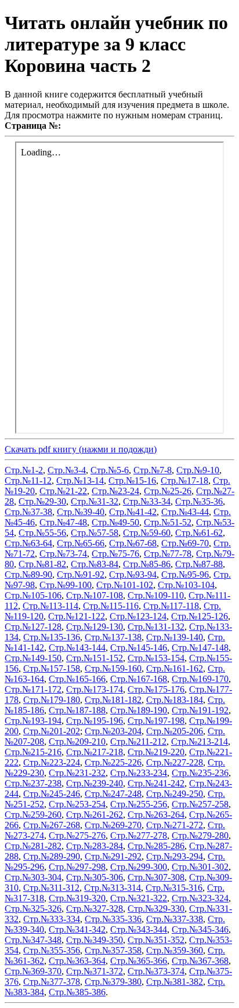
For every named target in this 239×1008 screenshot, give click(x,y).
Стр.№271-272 (174, 825)
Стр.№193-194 (33, 721)
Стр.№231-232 (77, 773)
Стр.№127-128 (33, 627)
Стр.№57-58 (94, 533)
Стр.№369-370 (33, 971)
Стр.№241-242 (156, 783)
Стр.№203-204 (113, 731)
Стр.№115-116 (111, 606)
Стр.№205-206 (174, 731)
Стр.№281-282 (33, 846)
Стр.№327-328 (94, 908)
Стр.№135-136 (51, 637)
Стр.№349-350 (94, 940)
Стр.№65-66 (80, 543)
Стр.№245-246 (51, 794)
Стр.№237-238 (33, 783)
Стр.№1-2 (24, 470)
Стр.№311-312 (51, 888)
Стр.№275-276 (77, 835)
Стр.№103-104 (186, 585)
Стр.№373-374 (156, 971)
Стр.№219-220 (156, 752)
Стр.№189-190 (138, 710)
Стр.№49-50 (115, 522)
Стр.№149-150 (33, 658)
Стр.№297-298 (77, 867)
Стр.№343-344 (138, 929)
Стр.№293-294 (174, 856)
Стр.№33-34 (147, 501)
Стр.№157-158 (51, 668)
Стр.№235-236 (200, 773)
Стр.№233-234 (138, 773)
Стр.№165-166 (77, 679)
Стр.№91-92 (80, 574)
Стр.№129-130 (94, 627)
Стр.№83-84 (94, 564)
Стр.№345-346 (200, 929)
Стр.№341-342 (77, 929)
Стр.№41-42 (133, 512)
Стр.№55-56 (42, 533)
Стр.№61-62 (199, 533)
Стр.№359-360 (174, 950)
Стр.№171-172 (33, 689)
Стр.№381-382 (174, 982)
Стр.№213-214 (199, 741)
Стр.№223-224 (51, 762)
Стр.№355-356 (51, 950)
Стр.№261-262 (94, 815)
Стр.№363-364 (77, 961)
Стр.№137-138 (113, 637)
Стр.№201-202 (51, 731)
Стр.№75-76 (115, 554)
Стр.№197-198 (156, 721)
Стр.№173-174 (94, 689)
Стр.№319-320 (77, 898)
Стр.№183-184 (174, 700)
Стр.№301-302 (200, 867)
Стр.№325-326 (33, 908)
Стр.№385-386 (77, 992)
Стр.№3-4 (67, 470)
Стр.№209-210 (77, 741)
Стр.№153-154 (156, 658)
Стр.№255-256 (138, 804)
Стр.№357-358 (113, 950)
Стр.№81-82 (42, 564)
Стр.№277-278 (138, 835)
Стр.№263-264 (156, 815)
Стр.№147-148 (200, 647)
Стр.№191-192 (200, 710)
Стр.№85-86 (147, 564)
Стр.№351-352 (156, 940)
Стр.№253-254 (77, 804)
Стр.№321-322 (138, 898)
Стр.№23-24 (115, 491)
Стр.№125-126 (199, 616)
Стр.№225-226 (113, 762)
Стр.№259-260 (33, 815)
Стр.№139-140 (174, 637)
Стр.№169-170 (200, 679)
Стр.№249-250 (174, 794)
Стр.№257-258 (200, 804)
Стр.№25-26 (167, 491)
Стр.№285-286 (156, 846)
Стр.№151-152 (94, 658)
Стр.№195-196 (94, 721)
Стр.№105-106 (33, 595)
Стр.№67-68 (133, 543)
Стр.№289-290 (51, 856)
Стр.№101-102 (124, 585)
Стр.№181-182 (113, 700)
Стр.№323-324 (200, 898)
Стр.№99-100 (65, 585)
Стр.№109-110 (156, 595)
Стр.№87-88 (199, 564)
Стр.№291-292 (113, 856)
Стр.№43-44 (185, 512)
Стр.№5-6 (109, 470)
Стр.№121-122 (76, 616)
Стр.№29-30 (42, 501)
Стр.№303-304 (33, 877)
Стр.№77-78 (167, 554)
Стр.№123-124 (138, 616)
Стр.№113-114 (50, 606)
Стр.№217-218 (94, 752)
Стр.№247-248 (113, 794)
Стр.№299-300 (138, 867)
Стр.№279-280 (200, 835)
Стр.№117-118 (171, 606)
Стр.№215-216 (33, 752)
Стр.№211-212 (138, 741)
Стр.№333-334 (51, 919)
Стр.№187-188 (77, 710)
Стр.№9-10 (197, 470)
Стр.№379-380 (113, 982)
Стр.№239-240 (94, 783)
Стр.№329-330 (156, 908)
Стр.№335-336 (113, 919)
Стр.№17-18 (184, 480)
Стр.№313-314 (112, 888)
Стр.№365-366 (138, 961)
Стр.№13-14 (80, 480)
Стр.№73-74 (63, 554)
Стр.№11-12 (28, 480)
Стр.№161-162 (174, 668)
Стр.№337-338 (174, 919)
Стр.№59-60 (147, 533)
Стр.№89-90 (28, 574)
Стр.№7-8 (152, 470)
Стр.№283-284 (94, 846)
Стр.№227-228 (174, 762)
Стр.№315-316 (174, 888)
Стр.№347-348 (33, 940)
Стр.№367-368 (200, 961)
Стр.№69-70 (185, 543)
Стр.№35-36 (199, 501)
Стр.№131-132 (156, 627)
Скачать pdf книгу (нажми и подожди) (81, 449)
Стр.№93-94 (133, 574)
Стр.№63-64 (28, 543)
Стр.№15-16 (132, 480)
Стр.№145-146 (138, 647)
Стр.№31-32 (94, 501)
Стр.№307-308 (156, 877)
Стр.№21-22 (63, 491)
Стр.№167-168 (138, 679)
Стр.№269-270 (113, 825)
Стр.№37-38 (28, 512)
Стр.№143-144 (77, 647)
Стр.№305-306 (94, 877)
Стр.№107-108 (94, 595)
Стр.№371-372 (94, 971)
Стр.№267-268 (51, 825)
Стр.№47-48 (63, 522)
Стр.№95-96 (185, 574)
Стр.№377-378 (51, 982)
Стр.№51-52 (167, 522)
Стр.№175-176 (156, 689)
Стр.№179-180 (51, 700)
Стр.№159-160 (113, 668)
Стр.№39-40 (80, 512)
